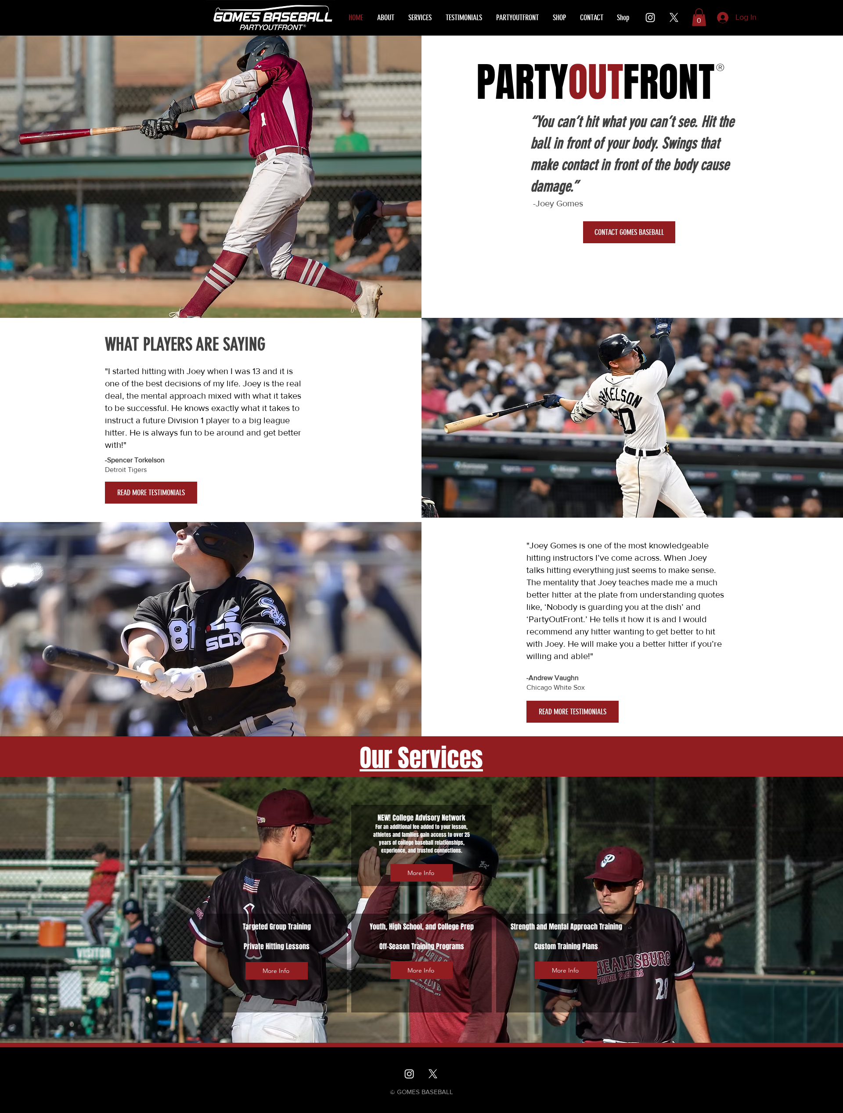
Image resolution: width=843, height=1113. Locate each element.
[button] (699, 17)
